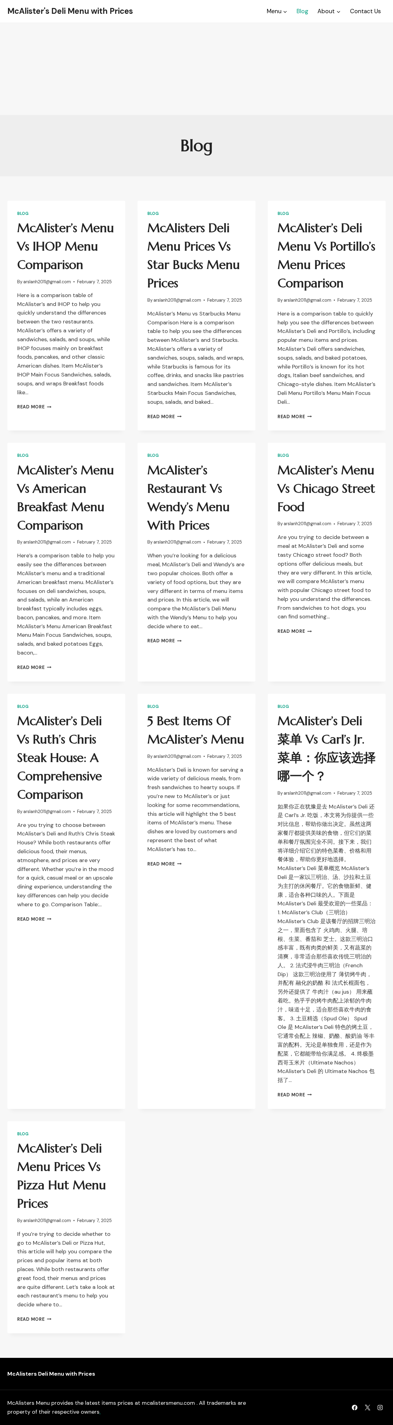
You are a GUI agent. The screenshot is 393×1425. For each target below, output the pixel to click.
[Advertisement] (196, 69)
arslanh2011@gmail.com (47, 282)
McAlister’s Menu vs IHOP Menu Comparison (65, 246)
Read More (34, 407)
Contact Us (365, 11)
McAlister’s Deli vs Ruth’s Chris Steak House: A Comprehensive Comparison (59, 757)
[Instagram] (380, 1407)
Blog (302, 11)
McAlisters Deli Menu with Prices (51, 1373)
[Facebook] (354, 1407)
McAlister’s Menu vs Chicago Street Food (326, 488)
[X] (367, 1407)
